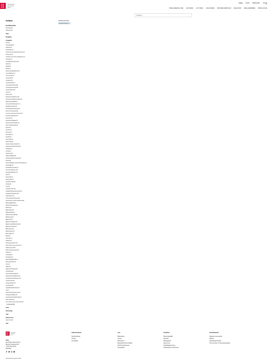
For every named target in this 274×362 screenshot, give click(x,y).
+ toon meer (10, 304)
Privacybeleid (121, 347)
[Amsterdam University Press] (7, 6)
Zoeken (241, 3)
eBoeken (211, 338)
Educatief (237, 8)
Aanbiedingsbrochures (169, 345)
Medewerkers (121, 336)
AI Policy (74, 338)
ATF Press (199, 8)
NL (266, 3)
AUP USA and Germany (123, 345)
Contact (247, 3)
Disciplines (210, 8)
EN (264, 3)
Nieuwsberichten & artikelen (125, 343)
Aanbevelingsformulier (215, 340)
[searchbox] (163, 15)
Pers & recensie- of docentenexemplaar (219, 343)
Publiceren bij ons (176, 8)
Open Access (262, 8)
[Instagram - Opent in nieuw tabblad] (12, 352)
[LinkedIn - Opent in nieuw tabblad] (14, 352)
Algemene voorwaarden (215, 336)
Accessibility (75, 340)
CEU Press (189, 8)
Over (119, 332)
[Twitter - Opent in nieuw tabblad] (9, 352)
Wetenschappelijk (224, 8)
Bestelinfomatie (214, 332)
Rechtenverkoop (76, 336)
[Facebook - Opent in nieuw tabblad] (7, 352)
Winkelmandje (256, 3)
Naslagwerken (249, 8)
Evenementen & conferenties (171, 347)
